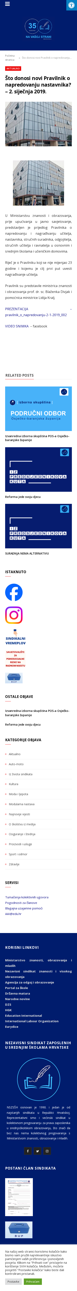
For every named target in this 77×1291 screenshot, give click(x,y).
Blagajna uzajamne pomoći (24, 908)
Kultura (13, 784)
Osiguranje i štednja (22, 834)
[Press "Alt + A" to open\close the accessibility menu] (71, 5)
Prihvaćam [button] (32, 1281)
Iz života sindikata (20, 774)
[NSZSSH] (38, 29)
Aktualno (13, 68)
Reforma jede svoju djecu (23, 497)
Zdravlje (14, 864)
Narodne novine (17, 999)
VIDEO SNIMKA (17, 326)
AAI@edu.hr (13, 914)
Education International (23, 1015)
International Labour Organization (32, 1021)
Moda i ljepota (18, 794)
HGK (8, 1010)
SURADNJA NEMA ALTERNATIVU (27, 553)
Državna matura (17, 993)
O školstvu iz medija (22, 824)
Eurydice (11, 1027)
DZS (8, 1004)
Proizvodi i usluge (20, 844)
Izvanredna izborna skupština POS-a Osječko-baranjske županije (37, 438)
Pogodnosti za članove (21, 903)
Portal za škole (16, 988)
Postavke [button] (13, 1281)
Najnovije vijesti (19, 814)
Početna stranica (10, 58)
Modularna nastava (21, 804)
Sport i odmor (18, 854)
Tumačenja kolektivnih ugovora (26, 897)
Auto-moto (16, 764)
